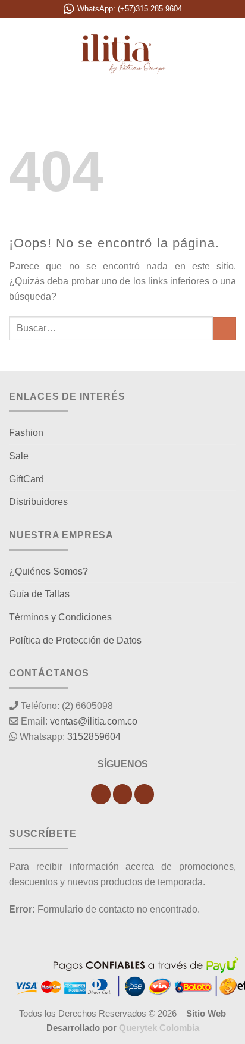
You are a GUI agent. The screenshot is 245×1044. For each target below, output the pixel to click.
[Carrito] (230, 54)
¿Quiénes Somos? (48, 571)
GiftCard (26, 479)
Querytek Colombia (159, 1028)
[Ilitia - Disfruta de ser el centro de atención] (122, 54)
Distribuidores (38, 502)
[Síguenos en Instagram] (123, 794)
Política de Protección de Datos (75, 640)
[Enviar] (224, 328)
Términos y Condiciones (60, 617)
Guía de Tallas (39, 594)
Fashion (26, 433)
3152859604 (94, 737)
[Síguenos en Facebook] (101, 794)
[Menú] (16, 53)
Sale (19, 456)
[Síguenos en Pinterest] (144, 794)
